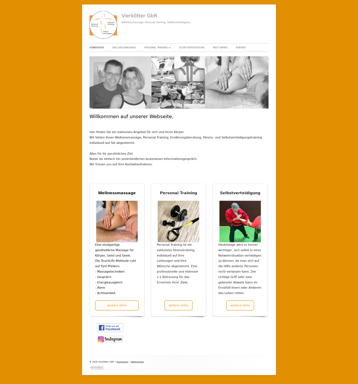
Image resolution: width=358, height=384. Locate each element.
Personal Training (156, 47)
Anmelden (97, 367)
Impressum (122, 362)
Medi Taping (220, 47)
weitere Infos (117, 305)
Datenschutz (137, 362)
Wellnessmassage (124, 47)
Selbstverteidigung (192, 47)
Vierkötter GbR (139, 15)
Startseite (97, 47)
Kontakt (241, 47)
